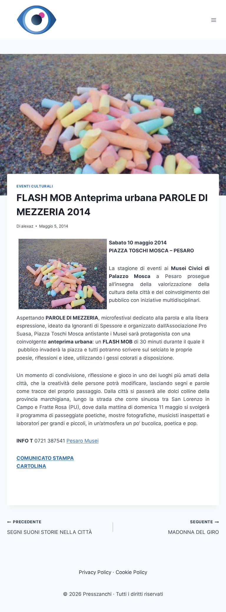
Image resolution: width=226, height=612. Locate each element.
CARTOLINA (31, 466)
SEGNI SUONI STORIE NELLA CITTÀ (49, 527)
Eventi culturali (34, 186)
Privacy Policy (95, 572)
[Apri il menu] (213, 19)
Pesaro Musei (83, 441)
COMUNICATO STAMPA (45, 458)
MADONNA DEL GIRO (193, 527)
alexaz (27, 226)
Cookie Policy (131, 572)
